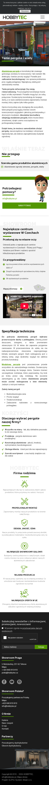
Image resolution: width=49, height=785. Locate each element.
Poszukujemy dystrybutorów (14, 743)
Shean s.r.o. (27, 780)
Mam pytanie (24, 205)
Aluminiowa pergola (11, 71)
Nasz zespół (7, 723)
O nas (4, 726)
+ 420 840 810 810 (10, 670)
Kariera (5, 720)
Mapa (4, 667)
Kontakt (5, 729)
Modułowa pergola (11, 364)
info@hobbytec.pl (9, 198)
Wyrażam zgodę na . (22, 629)
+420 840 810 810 (9, 703)
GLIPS (11, 780)
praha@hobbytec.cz (10, 673)
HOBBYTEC (28, 774)
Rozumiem (25, 11)
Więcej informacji (10, 289)
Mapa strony (22, 777)
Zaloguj (41, 647)
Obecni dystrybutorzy (11, 746)
